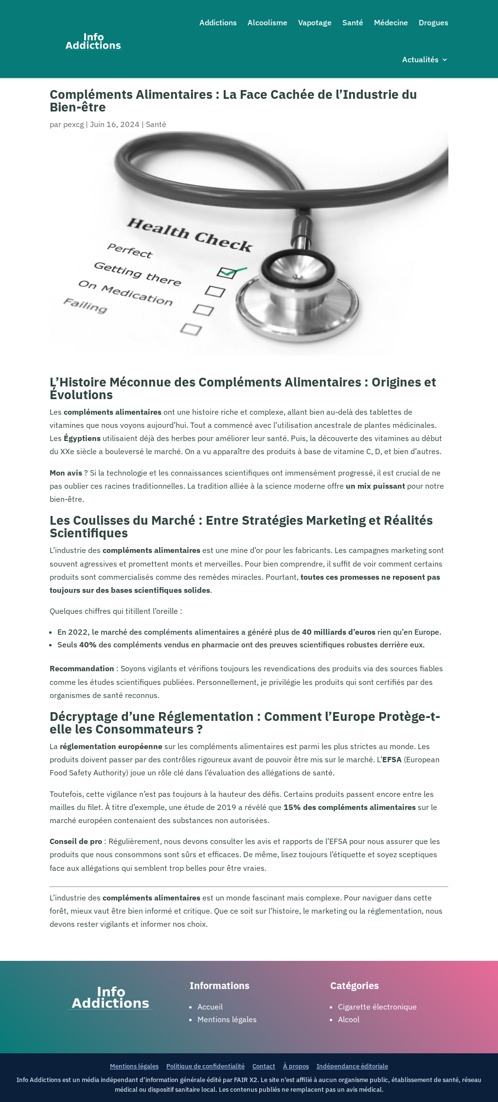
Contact (263, 1066)
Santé (352, 22)
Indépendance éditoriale (352, 1066)
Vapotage (315, 22)
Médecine (391, 22)
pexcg (73, 124)
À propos (296, 1066)
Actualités (420, 59)
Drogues (433, 22)
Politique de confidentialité (205, 1066)
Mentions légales (134, 1066)
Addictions (218, 22)
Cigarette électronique (377, 1006)
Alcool (348, 1019)
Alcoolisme (267, 22)
